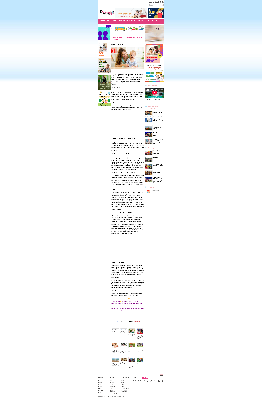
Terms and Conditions (114, 393)
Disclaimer (112, 388)
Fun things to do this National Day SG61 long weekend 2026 (158, 165)
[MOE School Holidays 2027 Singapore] (149, 172)
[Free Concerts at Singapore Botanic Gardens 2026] (149, 159)
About (111, 380)
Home (99, 380)
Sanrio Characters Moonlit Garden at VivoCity (157, 127)
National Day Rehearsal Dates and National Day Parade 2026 (158, 152)
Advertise (112, 384)
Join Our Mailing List (125, 388)
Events (99, 388)
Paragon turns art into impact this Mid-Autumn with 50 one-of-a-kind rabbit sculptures (158, 120)
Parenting (112, 382)
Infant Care (114, 74)
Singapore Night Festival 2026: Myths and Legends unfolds (157, 112)
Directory (100, 386)
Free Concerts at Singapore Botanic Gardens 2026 (157, 159)
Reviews (100, 392)
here (134, 303)
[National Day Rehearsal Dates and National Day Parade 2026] (149, 152)
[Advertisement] (123, 4)
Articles (100, 382)
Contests (100, 384)
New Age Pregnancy (136, 380)
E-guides (122, 386)
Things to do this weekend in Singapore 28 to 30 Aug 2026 (158, 134)
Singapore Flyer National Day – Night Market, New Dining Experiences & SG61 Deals (157, 180)
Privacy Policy (112, 386)
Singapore (123, 380)
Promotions (100, 390)
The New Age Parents (112, 396)
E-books (122, 384)
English (142, 34)
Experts (122, 382)
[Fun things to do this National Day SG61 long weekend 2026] (149, 166)
